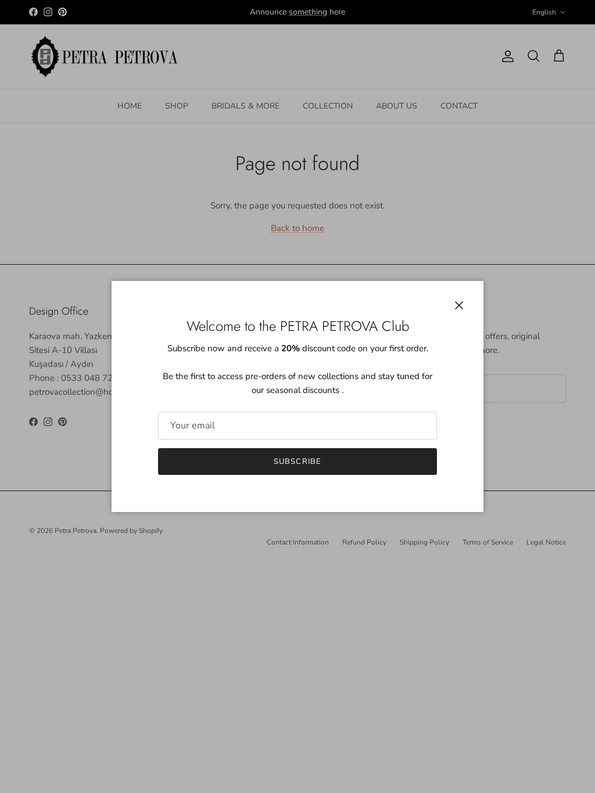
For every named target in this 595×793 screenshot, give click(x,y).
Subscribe (297, 461)
